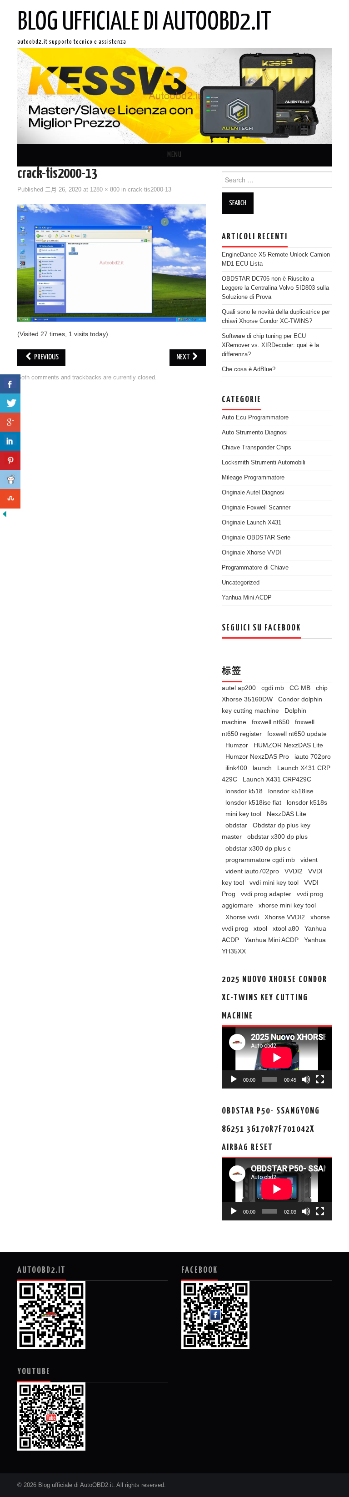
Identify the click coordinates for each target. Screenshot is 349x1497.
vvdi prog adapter (266, 893)
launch (262, 767)
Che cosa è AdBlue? (248, 369)
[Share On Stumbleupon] (10, 499)
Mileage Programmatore (253, 477)
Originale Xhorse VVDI (251, 552)
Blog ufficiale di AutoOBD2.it (144, 22)
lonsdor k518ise (291, 791)
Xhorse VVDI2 (284, 917)
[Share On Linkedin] (10, 441)
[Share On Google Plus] (10, 422)
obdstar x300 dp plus (277, 836)
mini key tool (243, 813)
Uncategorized (240, 583)
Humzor (236, 745)
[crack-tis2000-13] (111, 262)
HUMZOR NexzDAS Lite (288, 745)
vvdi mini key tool (274, 882)
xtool (260, 928)
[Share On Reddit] (10, 479)
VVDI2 (293, 871)
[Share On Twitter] (10, 403)
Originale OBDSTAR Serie (256, 537)
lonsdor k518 (244, 791)
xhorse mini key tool (287, 905)
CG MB (299, 687)
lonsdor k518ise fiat (253, 802)
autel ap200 (239, 687)
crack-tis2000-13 (149, 189)
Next (183, 357)
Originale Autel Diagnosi (253, 492)
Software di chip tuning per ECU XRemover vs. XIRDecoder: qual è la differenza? (270, 345)
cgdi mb (272, 687)
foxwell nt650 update (297, 733)
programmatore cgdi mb (260, 859)
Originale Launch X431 (251, 522)
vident (309, 859)
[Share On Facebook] (10, 384)
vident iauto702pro (252, 871)
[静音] (305, 1079)
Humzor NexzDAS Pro (257, 756)
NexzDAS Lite (286, 813)
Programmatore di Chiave (255, 568)
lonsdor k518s (307, 802)
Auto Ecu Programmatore (255, 417)
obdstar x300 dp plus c (258, 848)
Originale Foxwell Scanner (256, 507)
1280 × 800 (105, 189)
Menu (174, 154)
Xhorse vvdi (242, 917)
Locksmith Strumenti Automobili (263, 462)
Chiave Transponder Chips (256, 447)
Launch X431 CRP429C (277, 779)
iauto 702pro (312, 756)
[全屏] (319, 1079)
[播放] (233, 1079)
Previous (46, 357)
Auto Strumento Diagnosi (255, 432)
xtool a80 (286, 928)
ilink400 (236, 767)
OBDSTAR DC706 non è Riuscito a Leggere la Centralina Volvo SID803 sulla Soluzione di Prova (275, 288)
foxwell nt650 (270, 722)
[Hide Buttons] (4, 513)
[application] (277, 1058)
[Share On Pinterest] (10, 460)
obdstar (236, 825)
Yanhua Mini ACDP (247, 598)
